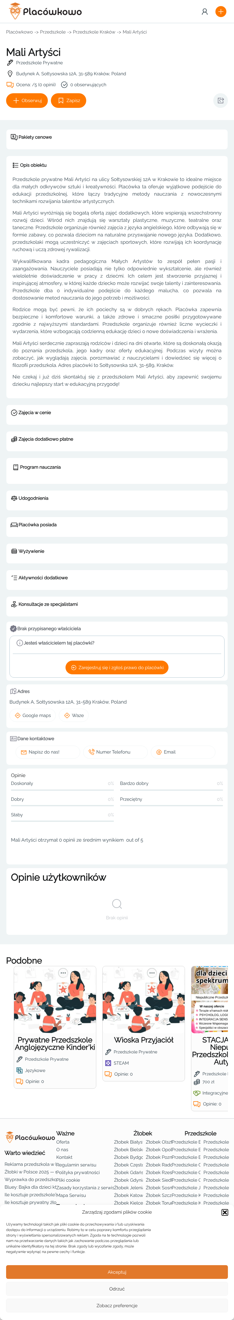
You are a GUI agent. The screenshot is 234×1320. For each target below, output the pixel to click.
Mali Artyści (135, 32)
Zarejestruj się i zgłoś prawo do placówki (121, 667)
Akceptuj (117, 1272)
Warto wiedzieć (25, 1153)
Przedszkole (53, 32)
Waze (78, 715)
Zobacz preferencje (117, 1305)
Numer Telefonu (113, 752)
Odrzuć (117, 1289)
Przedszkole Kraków (94, 32)
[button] (225, 1212)
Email (170, 752)
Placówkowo (19, 32)
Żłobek (142, 1133)
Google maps (37, 715)
